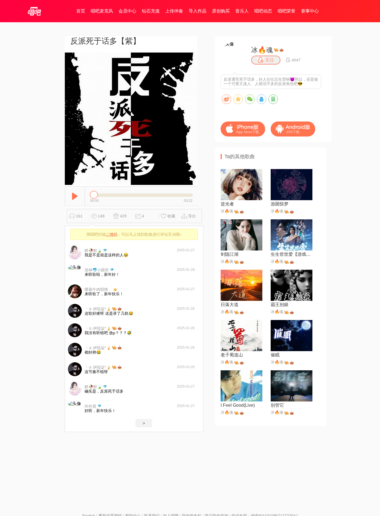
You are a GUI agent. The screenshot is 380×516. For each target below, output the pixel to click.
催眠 (275, 355)
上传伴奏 (174, 11)
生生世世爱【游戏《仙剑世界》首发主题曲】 (291, 254)
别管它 (277, 405)
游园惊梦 (279, 204)
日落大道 (229, 304)
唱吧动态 (263, 11)
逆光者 (227, 204)
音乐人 (242, 11)
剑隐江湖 (229, 254)
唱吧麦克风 (102, 11)
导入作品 (197, 11)
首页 (80, 11)
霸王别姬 (279, 304)
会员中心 (127, 11)
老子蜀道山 (232, 355)
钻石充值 (151, 11)
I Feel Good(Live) (238, 405)
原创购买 (221, 11)
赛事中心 (310, 11)
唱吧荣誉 (286, 11)
